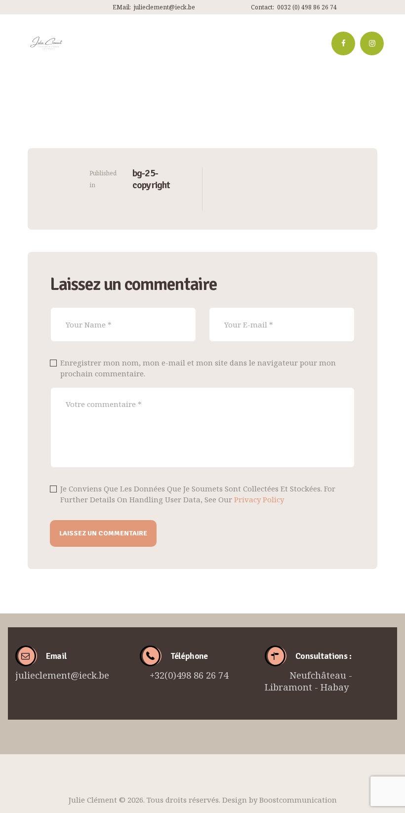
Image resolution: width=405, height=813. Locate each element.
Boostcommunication (298, 800)
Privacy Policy (259, 499)
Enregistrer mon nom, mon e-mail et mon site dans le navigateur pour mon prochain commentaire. (198, 368)
